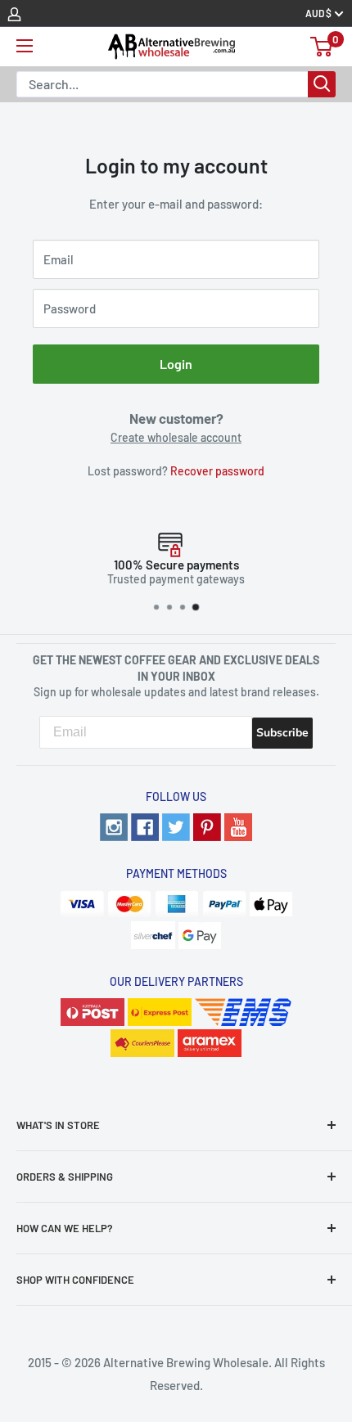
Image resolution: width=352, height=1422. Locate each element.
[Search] (322, 84)
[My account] (14, 13)
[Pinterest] (207, 824)
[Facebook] (145, 824)
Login (176, 363)
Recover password (217, 471)
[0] (322, 46)
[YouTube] (238, 824)
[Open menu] (24, 45)
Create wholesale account (176, 437)
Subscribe (282, 732)
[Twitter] (176, 824)
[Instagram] (114, 824)
